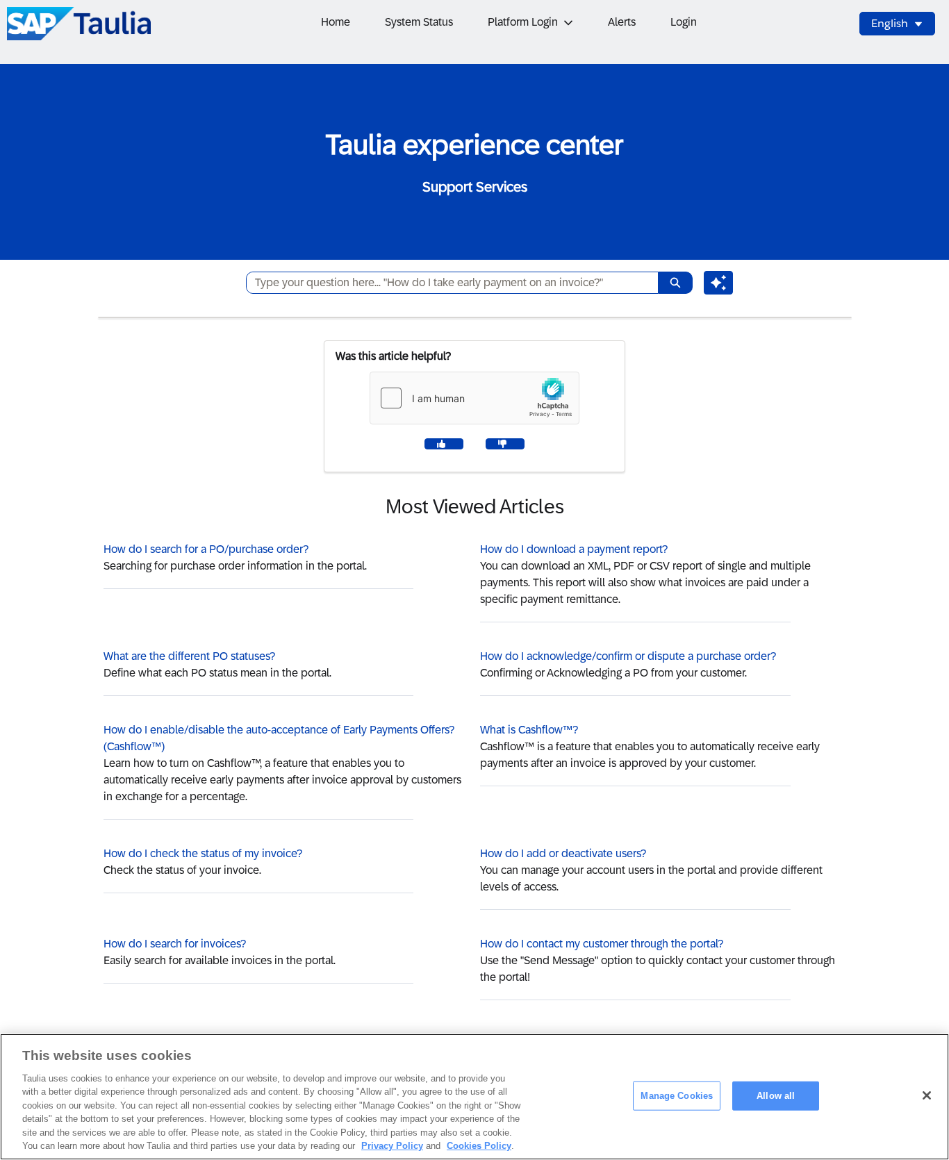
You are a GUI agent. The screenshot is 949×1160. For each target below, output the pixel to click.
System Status (419, 22)
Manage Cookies (677, 1096)
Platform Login (523, 22)
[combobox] (447, 282)
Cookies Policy (479, 1146)
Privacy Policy (392, 1146)
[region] (474, 1097)
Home (335, 22)
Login (683, 22)
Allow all (776, 1096)
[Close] (926, 1095)
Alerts (622, 22)
